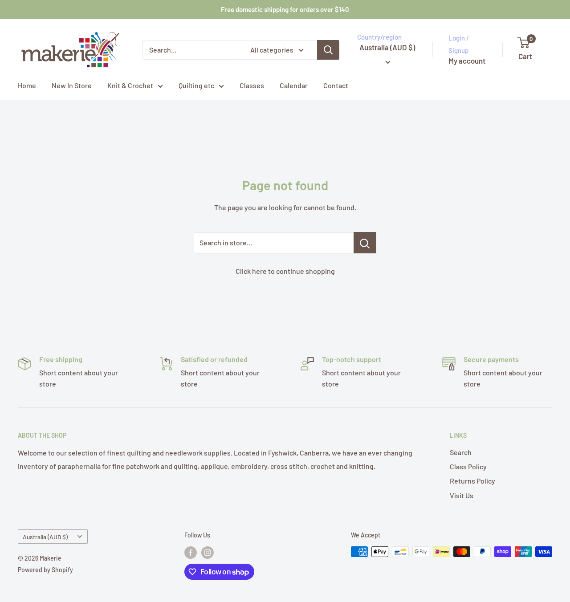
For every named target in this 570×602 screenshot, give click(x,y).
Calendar (294, 85)
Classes (252, 85)
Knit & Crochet (130, 85)
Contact (335, 85)
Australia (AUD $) (45, 537)
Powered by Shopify (45, 570)
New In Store (72, 85)
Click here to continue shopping (285, 271)
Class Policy (468, 466)
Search (461, 452)
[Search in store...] (365, 242)
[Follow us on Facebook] (190, 552)
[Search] (328, 50)
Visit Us (461, 495)
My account (466, 60)
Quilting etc (196, 85)
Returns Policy (472, 480)
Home (27, 85)
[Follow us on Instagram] (207, 552)
